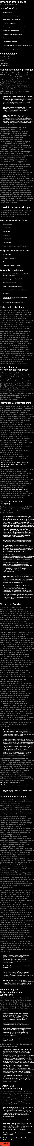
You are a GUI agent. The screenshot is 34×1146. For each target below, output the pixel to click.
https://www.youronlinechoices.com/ (12, 785)
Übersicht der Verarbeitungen (11, 16)
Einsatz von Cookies (8, 38)
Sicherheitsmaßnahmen (9, 23)
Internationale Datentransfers (11, 30)
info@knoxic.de (5, 65)
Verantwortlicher (7, 12)
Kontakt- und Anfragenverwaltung (12, 49)
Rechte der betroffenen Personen (12, 34)
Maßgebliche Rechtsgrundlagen (12, 19)
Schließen (5, 1143)
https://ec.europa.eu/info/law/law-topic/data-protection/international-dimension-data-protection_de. (15, 464)
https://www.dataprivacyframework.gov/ (13, 489)
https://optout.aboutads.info (9, 783)
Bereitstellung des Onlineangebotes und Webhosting (17, 45)
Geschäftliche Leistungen (10, 41)
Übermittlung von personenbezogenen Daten (15, 27)
